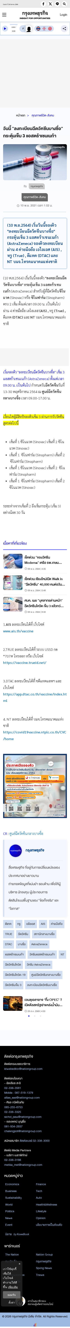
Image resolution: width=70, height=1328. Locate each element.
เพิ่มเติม (13, 1287)
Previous (8, 1005)
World (8, 1204)
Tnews (40, 1274)
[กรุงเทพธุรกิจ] (35, 15)
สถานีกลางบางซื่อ (44, 934)
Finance (41, 1184)
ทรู (18, 923)
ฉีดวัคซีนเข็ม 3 (13, 985)
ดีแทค (8, 923)
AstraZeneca (39, 944)
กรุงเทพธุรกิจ (43, 1261)
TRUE (8, 934)
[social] (43, 4)
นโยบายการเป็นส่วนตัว (49, 1224)
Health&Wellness (46, 1204)
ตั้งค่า (12, 1302)
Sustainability (13, 1197)
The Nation (12, 1254)
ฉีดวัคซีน (23, 934)
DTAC (8, 944)
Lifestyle (41, 1211)
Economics (12, 1184)
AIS (43, 923)
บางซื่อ (21, 944)
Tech (39, 1191)
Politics (9, 1211)
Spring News (44, 1268)
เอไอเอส (30, 923)
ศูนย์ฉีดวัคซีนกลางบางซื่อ (45, 974)
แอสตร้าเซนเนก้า (14, 954)
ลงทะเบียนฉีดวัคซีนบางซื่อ (42, 985)
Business (11, 1191)
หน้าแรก (20, 115)
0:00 (13, 27)
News (8, 1218)
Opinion (41, 1218)
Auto (39, 1197)
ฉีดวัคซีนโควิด (13, 964)
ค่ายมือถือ (56, 923)
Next (60, 1005)
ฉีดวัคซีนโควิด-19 (15, 974)
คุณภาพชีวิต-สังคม (43, 115)
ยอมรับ (12, 1295)
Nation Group (44, 1254)
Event (8, 1224)
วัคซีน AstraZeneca (38, 964)
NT (62, 954)
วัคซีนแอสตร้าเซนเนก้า (42, 954)
